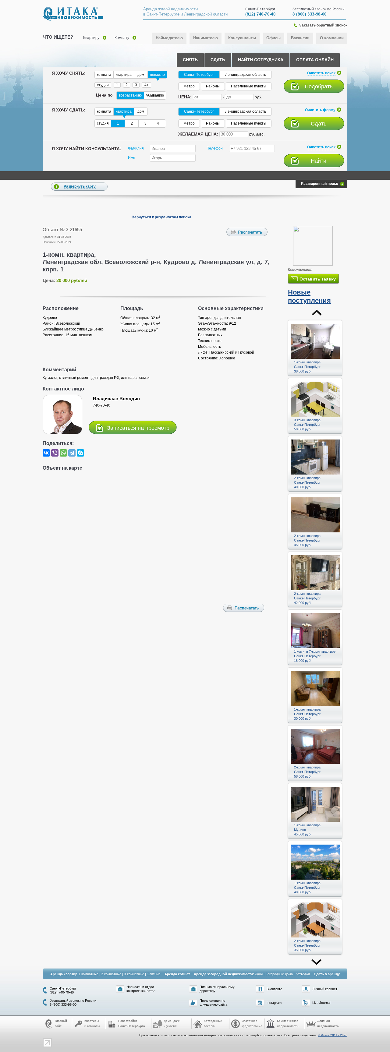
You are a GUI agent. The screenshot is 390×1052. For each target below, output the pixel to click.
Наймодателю (169, 38)
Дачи (259, 974)
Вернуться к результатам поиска (161, 217)
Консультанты (242, 38)
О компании (332, 38)
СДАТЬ (218, 59)
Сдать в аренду (327, 974)
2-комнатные (111, 974)
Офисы (273, 38)
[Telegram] (72, 453)
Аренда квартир (63, 974)
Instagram (274, 1002)
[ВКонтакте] (46, 453)
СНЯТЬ (190, 59)
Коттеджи (303, 974)
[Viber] (54, 453)
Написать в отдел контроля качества (140, 989)
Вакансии (300, 38)
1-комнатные (88, 974)
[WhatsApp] (63, 453)
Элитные (154, 974)
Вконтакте (274, 989)
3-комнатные (134, 974)
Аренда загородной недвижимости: (224, 974)
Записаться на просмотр (138, 428)
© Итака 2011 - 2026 (332, 1035)
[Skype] (80, 453)
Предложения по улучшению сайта (213, 1002)
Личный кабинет (324, 989)
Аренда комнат (177, 974)
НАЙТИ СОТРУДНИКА (260, 59)
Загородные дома (279, 974)
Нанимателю (205, 38)
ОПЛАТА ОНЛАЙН (315, 59)
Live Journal (321, 1002)
